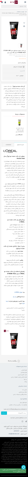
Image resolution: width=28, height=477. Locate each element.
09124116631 (16, 431)
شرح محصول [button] (20, 145)
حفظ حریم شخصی (23, 392)
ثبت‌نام (4, 413)
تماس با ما (24, 390)
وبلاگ (25, 381)
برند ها (25, 379)
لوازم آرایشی (24, 370)
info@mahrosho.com (14, 434)
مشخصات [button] (8, 145)
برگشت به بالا (12, 361)
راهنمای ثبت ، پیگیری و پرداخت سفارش (18, 405)
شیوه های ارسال (23, 402)
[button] (3, 2)
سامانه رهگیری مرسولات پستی (20, 394)
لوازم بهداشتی (24, 372)
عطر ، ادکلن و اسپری (22, 374)
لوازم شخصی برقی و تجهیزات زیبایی (19, 377)
